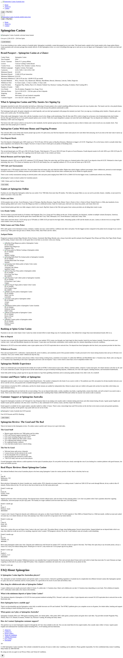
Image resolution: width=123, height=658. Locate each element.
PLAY (7, 245)
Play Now (9, 12)
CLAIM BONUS (6, 42)
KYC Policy (8, 638)
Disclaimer (8, 640)
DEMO (11, 245)
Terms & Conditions (11, 635)
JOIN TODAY (5, 417)
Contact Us (8, 631)
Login (3, 12)
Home (6, 5)
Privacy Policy (9, 633)
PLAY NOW (5, 184)
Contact (7, 8)
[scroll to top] (2, 655)
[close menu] (3, 14)
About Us (8, 6)
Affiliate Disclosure (10, 637)
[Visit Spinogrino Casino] (61, 38)
